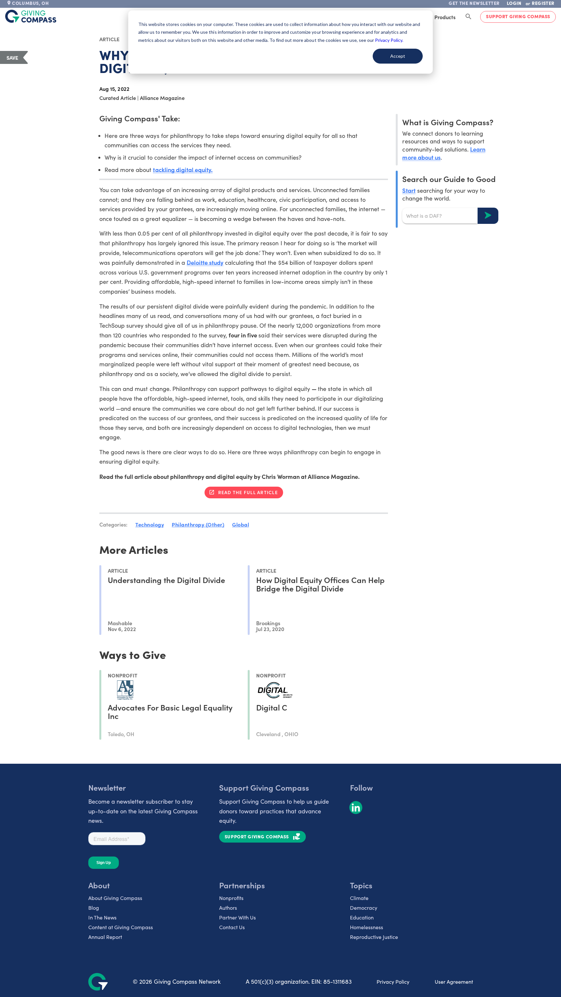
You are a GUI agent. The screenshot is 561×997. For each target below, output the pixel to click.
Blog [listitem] (93, 907)
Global (240, 524)
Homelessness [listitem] (366, 927)
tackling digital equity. (182, 169)
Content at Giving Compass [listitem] (120, 927)
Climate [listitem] (359, 897)
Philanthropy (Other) (198, 524)
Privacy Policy (393, 981)
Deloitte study (205, 262)
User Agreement (454, 981)
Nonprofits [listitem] (231, 897)
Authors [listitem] (228, 907)
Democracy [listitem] (363, 907)
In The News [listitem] (102, 917)
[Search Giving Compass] (468, 17)
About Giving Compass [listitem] (115, 897)
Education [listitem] (362, 917)
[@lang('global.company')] (30, 16)
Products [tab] (444, 16)
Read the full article (248, 492)
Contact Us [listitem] (232, 927)
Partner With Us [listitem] (237, 917)
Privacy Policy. (389, 40)
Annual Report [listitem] (105, 936)
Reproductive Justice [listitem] (374, 936)
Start (408, 190)
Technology (149, 524)
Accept (397, 56)
